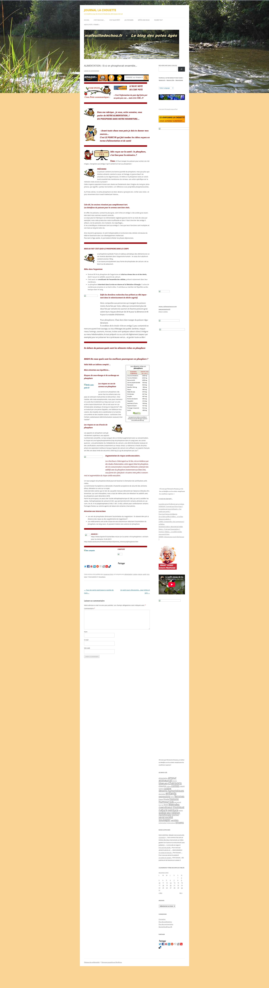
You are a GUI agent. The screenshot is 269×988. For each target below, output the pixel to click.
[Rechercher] (181, 69)
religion (175, 812)
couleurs (161, 789)
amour (172, 778)
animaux (164, 780)
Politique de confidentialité (92, 962)
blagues (163, 783)
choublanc (102, 577)
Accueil (86, 20)
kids (171, 801)
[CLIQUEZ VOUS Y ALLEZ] (120, 555)
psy (169, 812)
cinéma (169, 786)
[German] (172, 85)
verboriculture (171, 823)
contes (175, 786)
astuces (175, 781)
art (170, 780)
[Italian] (168, 85)
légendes (174, 804)
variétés (175, 820)
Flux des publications (165, 922)
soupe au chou (108, 574)
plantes (181, 810)
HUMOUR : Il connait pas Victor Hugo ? (171, 506)
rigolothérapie (165, 815)
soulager (164, 820)
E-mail (86, 640)
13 (170, 883)
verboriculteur (163, 823)
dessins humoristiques (171, 790)
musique (178, 807)
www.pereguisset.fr (164, 309)
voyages (179, 822)
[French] (164, 85)
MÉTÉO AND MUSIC (144, 20)
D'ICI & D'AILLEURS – (165, 848)
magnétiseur (165, 807)
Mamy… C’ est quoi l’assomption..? (169, 529)
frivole (166, 799)
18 (163, 885)
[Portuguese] (170, 85)
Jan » (181, 893)
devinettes (162, 794)
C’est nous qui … (99, 20)
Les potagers (129, 20)
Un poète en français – (166, 853)
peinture (173, 810)
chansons (175, 783)
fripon (161, 799)
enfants (171, 793)
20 (170, 885)
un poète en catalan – (165, 858)
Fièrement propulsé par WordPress (111, 962)
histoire (174, 799)
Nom (85, 632)
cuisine (135, 574)
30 (182, 888)
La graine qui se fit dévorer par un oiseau (171, 504)
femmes (179, 796)
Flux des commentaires (166, 924)
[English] (166, 85)
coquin (182, 786)
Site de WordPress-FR (165, 927)
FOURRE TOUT (158, 20)
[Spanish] (162, 85)
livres (166, 804)
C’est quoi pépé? (114, 20)
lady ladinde (177, 802)
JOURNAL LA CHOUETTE (100, 10)
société (169, 817)
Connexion (162, 919)
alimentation (128, 574)
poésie (162, 812)
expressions (164, 796)
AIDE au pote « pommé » (91, 25)
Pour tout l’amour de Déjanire (168, 514)
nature (140, 574)
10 (159, 883)
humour (164, 802)
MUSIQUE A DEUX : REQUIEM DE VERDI (171, 527)
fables (172, 797)
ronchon (175, 815)
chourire (162, 786)
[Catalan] (160, 85)
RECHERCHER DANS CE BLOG (168, 65)
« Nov (160, 893)
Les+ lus (161, 805)
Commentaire (89, 608)
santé (144, 574)
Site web (87, 648)
